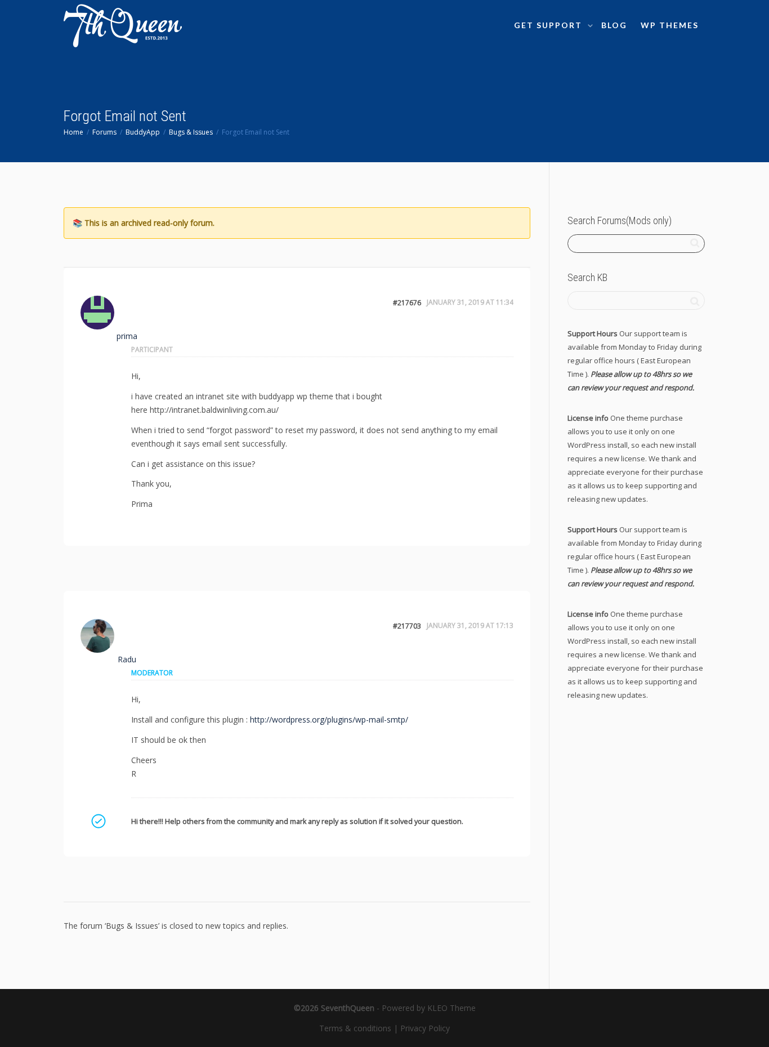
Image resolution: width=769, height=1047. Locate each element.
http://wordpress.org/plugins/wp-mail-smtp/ (329, 719)
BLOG (614, 25)
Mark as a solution (98, 821)
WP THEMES (670, 25)
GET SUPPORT (549, 25)
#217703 (407, 626)
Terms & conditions (355, 1028)
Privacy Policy (425, 1028)
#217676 (407, 303)
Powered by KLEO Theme (429, 1008)
